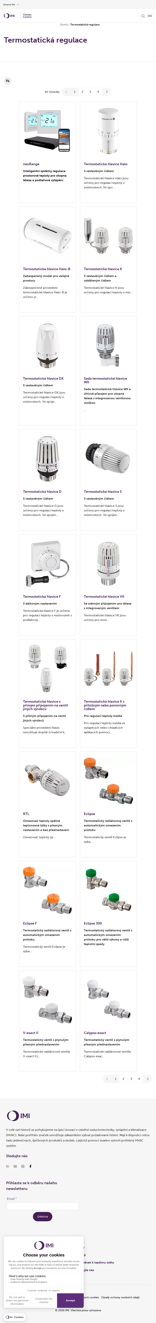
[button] (66, 92)
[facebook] (30, 1166)
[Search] (143, 15)
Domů (64, 24)
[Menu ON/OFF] (150, 15)
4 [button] (98, 92)
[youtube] (15, 1166)
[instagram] (22, 1166)
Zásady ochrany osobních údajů (120, 1297)
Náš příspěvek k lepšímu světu (92, 1262)
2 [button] (82, 92)
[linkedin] (7, 1166)
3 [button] (90, 92)
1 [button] (75, 92)
